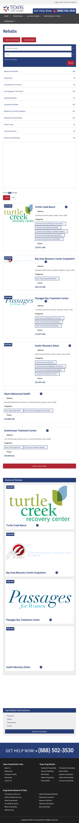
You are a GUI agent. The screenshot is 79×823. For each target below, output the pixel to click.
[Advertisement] (39, 691)
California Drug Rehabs (46, 804)
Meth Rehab (45, 774)
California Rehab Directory (13, 797)
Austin (9, 726)
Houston (10, 716)
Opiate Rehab (63, 771)
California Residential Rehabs (48, 794)
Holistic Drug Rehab (47, 777)
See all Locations (39, 731)
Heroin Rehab (45, 781)
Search (70, 63)
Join (61, 2)
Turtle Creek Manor (45, 206)
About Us (7, 768)
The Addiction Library (11, 804)
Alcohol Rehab (33, 16)
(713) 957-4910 (40, 334)
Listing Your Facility (11, 774)
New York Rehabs (44, 807)
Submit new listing (12, 40)
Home (6, 16)
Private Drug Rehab (47, 771)
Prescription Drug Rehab (67, 768)
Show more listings (39, 466)
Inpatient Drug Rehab (66, 774)
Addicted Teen (9, 810)
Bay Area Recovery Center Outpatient (55, 258)
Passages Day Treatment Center (52, 298)
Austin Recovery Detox (47, 345)
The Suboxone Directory (12, 794)
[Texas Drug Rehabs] (13, 11)
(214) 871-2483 (40, 247)
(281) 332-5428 (40, 287)
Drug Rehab (18, 16)
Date (7, 197)
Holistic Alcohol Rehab (66, 777)
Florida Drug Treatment (46, 797)
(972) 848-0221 (9, 456)
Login (57, 2)
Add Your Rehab (70, 2)
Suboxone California (45, 800)
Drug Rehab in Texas (52, 16)
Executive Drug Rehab (66, 781)
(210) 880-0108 (9, 419)
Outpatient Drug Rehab (48, 768)
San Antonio (11, 722)
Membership (9, 21)
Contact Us (8, 781)
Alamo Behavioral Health (17, 393)
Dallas (9, 719)
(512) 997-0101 (40, 382)
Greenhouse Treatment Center (20, 430)
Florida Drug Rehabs (11, 800)
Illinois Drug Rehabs (11, 807)
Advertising (8, 777)
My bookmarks (29, 40)
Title (13, 197)
